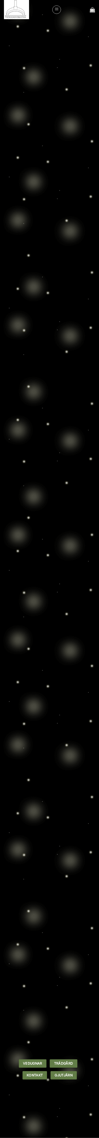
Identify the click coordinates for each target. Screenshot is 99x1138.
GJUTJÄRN (30, 261)
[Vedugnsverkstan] (26, 9)
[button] (56, 10)
